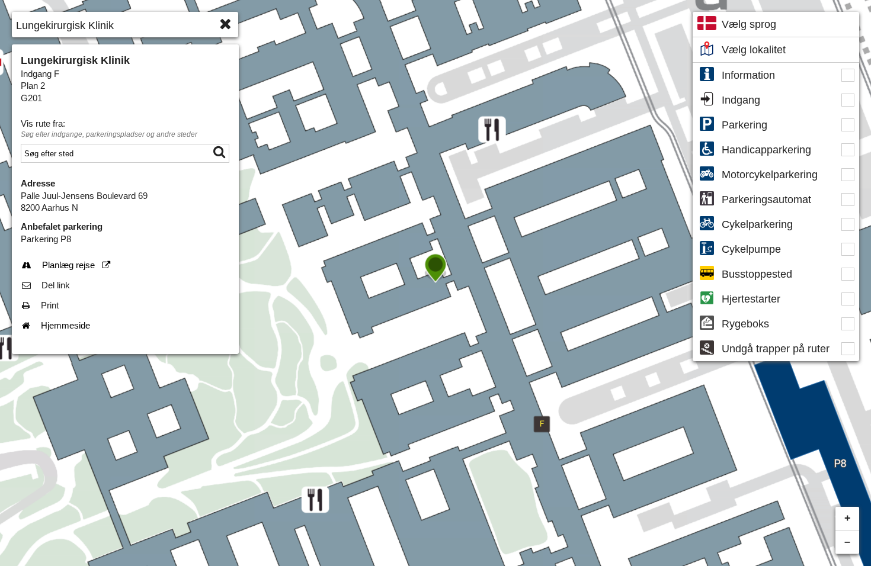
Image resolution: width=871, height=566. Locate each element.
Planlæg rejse (76, 265)
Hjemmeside (65, 325)
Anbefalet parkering (62, 226)
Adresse (38, 183)
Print (50, 305)
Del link (55, 285)
